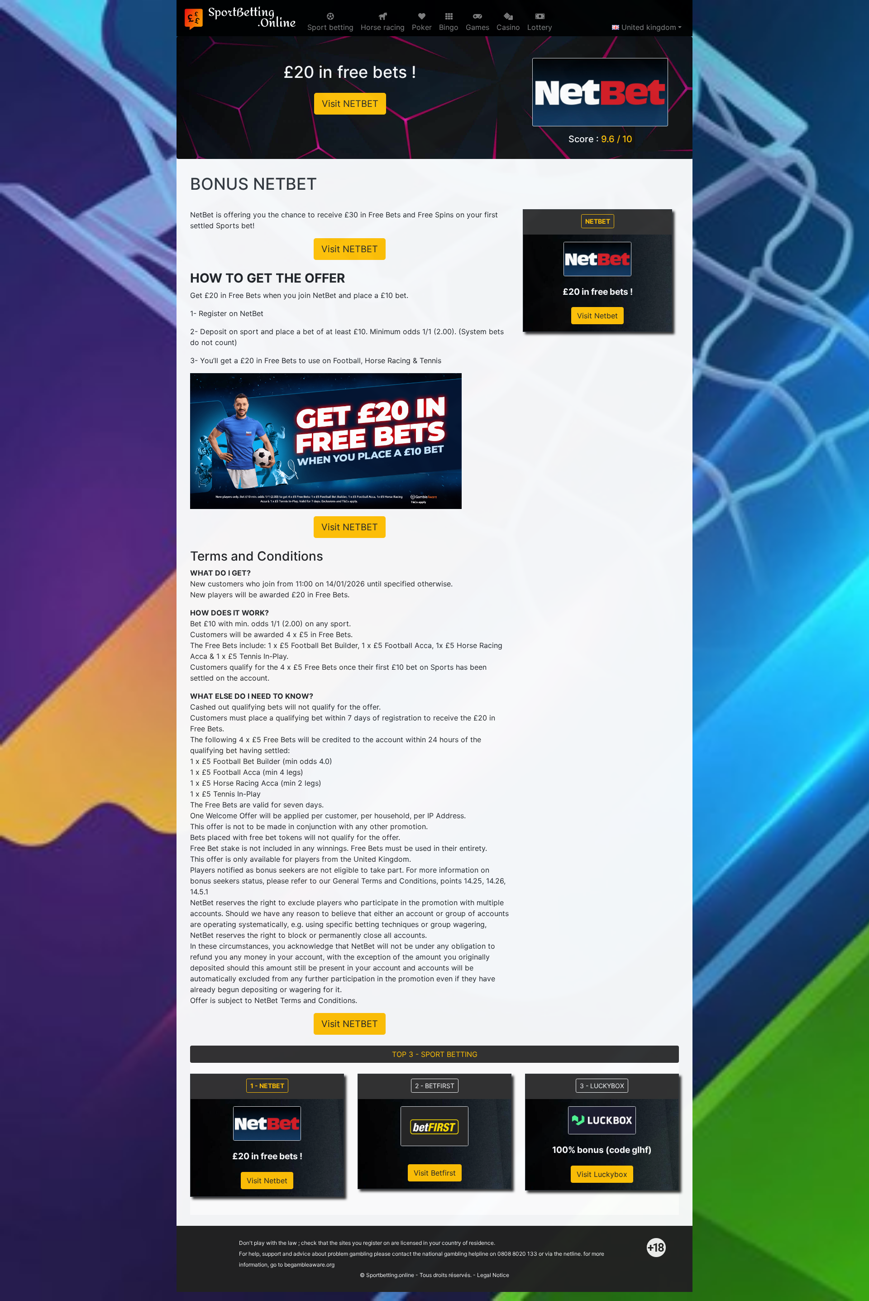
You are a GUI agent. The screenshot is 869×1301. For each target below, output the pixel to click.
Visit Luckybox (602, 1174)
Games (477, 27)
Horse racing (383, 27)
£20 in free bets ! (349, 72)
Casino (508, 27)
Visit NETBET (350, 103)
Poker (422, 27)
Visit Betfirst (435, 1172)
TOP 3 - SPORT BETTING (434, 1054)
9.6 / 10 (616, 139)
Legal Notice (493, 1275)
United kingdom (647, 27)
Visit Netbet (597, 315)
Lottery (539, 27)
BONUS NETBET (253, 184)
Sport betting (330, 27)
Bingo (448, 27)
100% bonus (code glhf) (602, 1149)
